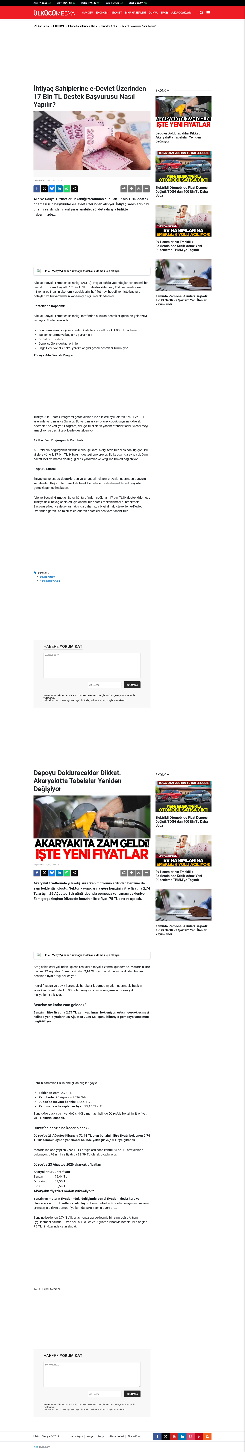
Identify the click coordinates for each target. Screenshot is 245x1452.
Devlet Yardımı (48, 576)
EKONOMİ (102, 12)
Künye (90, 1436)
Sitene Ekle (134, 1436)
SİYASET (116, 12)
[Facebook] (37, 188)
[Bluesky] (51, 188)
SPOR (164, 12)
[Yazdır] (123, 188)
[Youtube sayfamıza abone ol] (174, 1436)
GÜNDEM (87, 12)
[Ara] (201, 12)
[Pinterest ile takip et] (199, 1436)
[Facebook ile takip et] (157, 1436)
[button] (131, 188)
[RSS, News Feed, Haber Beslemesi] (207, 1436)
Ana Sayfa (43, 26)
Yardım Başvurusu (50, 580)
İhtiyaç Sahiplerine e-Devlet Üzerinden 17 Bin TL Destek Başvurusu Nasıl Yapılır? (112, 26)
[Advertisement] (123, 56)
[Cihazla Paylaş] (74, 188)
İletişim (101, 1436)
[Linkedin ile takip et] (182, 1436)
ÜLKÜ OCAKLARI (181, 12)
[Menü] (208, 12)
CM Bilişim (44, 1447)
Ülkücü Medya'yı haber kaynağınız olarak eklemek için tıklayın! (81, 271)
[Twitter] (44, 188)
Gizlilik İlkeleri (117, 1436)
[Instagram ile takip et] (190, 1436)
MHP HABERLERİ (135, 12)
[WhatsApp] (67, 188)
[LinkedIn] (59, 188)
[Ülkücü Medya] (54, 13)
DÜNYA (153, 12)
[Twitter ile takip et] (166, 1436)
